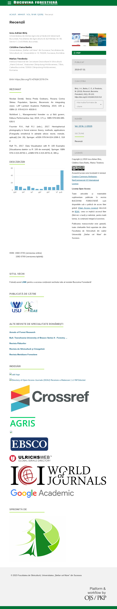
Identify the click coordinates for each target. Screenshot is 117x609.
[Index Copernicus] (58, 485)
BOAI (77, 212)
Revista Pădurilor (17, 343)
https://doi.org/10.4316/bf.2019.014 (31, 79)
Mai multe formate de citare (87, 104)
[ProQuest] (11, 432)
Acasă (12, 14)
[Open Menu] (9, 3)
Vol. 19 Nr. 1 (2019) (35, 14)
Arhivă (21, 14)
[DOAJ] (47, 380)
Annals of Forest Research (22, 332)
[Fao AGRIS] (22, 427)
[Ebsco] (29, 451)
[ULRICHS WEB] (30, 461)
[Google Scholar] (42, 497)
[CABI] (14, 374)
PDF (78, 53)
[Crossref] (50, 412)
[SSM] (37, 561)
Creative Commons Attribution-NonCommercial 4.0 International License (85, 180)
